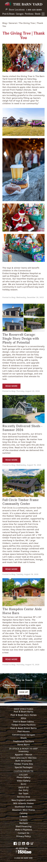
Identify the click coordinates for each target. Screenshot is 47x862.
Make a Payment (23, 830)
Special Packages (23, 767)
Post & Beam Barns (23, 712)
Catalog (23, 813)
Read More (11, 386)
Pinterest (27, 843)
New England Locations (24, 800)
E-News (23, 817)
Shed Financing (23, 827)
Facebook (15, 843)
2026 (18, 858)
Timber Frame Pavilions (23, 725)
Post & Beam (8, 14)
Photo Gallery (23, 778)
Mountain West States (23, 810)
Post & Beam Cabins (23, 722)
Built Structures (23, 761)
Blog (4, 23)
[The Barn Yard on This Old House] (23, 853)
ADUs (23, 718)
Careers (23, 820)
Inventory (23, 751)
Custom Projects (23, 771)
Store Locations (17, 9)
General (13, 23)
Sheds (37, 14)
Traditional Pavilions (23, 741)
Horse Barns (23, 745)
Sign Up (23, 692)
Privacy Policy (23, 836)
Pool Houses (23, 732)
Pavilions (29, 14)
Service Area (23, 797)
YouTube (23, 843)
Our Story (23, 790)
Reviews (23, 823)
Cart (32, 843)
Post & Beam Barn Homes (24, 715)
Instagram (19, 843)
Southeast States (23, 807)
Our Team (23, 794)
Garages (20, 14)
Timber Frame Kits (23, 764)
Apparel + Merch (23, 755)
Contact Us (23, 833)
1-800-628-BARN (34, 10)
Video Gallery (23, 781)
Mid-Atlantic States (23, 803)
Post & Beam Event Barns (23, 728)
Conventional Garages (23, 735)
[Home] (23, 4)
